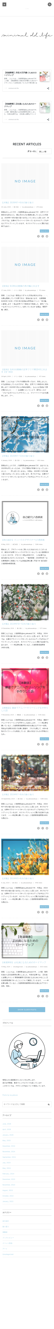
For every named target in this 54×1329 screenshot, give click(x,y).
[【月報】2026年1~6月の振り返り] (25, 181)
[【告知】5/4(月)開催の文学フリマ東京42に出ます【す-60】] (25, 348)
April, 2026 (7, 1129)
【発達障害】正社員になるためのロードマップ (23, 962)
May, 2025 (7, 1140)
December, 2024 (9, 1146)
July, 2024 (7, 1163)
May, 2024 (7, 1168)
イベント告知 (18, 290)
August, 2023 (8, 1190)
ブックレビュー (8, 1238)
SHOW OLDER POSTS (27, 1010)
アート (5, 1249)
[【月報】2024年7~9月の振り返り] (25, 773)
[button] (49, 5)
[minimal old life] (27, 8)
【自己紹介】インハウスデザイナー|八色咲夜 (23, 540)
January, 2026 (8, 1135)
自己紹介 (15, 544)
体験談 (19, 715)
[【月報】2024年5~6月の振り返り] (25, 857)
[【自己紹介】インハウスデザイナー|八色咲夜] (25, 518)
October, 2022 (8, 1196)
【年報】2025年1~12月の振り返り (18, 456)
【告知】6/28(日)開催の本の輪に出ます (20, 286)
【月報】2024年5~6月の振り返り (17, 878)
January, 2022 (8, 1201)
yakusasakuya (28, 207)
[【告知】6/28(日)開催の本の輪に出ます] (25, 265)
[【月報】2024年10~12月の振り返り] (25, 602)
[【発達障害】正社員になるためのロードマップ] (25, 941)
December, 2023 (9, 1179)
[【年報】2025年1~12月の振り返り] (25, 434)
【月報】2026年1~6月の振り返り (17, 202)
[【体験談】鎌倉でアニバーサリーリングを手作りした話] (25, 686)
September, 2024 (9, 1157)
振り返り (16, 207)
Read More (44, 231)
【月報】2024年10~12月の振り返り (18, 624)
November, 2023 (9, 1185)
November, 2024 (9, 1152)
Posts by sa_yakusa (10, 1095)
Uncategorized (18, 967)
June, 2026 (7, 1124)
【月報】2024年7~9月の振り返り (17, 794)
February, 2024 (8, 1174)
